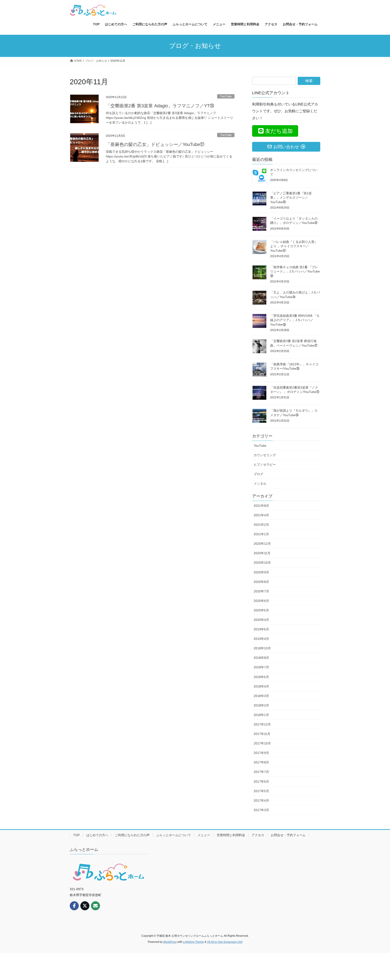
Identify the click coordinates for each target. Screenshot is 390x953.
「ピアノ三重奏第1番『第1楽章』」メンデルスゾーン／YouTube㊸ (291, 197)
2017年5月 (261, 791)
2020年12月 (262, 543)
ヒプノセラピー (265, 464)
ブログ (258, 474)
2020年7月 (261, 591)
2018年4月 (261, 686)
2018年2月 (261, 705)
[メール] (95, 905)
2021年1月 (261, 534)
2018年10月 (262, 648)
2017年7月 (261, 772)
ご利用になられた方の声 (132, 835)
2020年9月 (261, 572)
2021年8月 (261, 505)
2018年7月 (261, 667)
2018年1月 (261, 715)
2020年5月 (261, 610)
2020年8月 (261, 582)
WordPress (170, 942)
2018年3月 (261, 696)
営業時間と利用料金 (231, 835)
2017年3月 (261, 810)
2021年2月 (261, 524)
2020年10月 (262, 562)
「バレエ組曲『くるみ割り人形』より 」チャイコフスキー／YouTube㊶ (294, 246)
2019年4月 (261, 639)
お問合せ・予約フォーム (288, 835)
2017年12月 (262, 724)
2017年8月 (261, 762)
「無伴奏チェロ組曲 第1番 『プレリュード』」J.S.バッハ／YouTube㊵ (295, 271)
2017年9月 (261, 753)
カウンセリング (265, 455)
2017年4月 (261, 800)
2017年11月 (262, 734)
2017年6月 (261, 781)
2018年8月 (261, 658)
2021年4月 (261, 515)
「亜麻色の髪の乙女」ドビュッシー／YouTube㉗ (155, 144)
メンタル (260, 483)
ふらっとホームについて (173, 835)
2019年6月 (261, 629)
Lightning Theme (193, 942)
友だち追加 (279, 131)
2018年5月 (261, 677)
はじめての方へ (97, 835)
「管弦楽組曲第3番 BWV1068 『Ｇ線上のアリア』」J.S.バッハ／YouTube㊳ (295, 320)
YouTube (226, 96)
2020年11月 (262, 553)
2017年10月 (262, 743)
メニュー (203, 835)
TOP (76, 835)
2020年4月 (261, 620)
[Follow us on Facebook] (74, 905)
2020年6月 (261, 601)
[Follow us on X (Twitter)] (84, 905)
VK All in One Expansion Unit (224, 942)
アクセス (258, 835)
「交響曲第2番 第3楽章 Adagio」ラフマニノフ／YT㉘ (160, 105)
